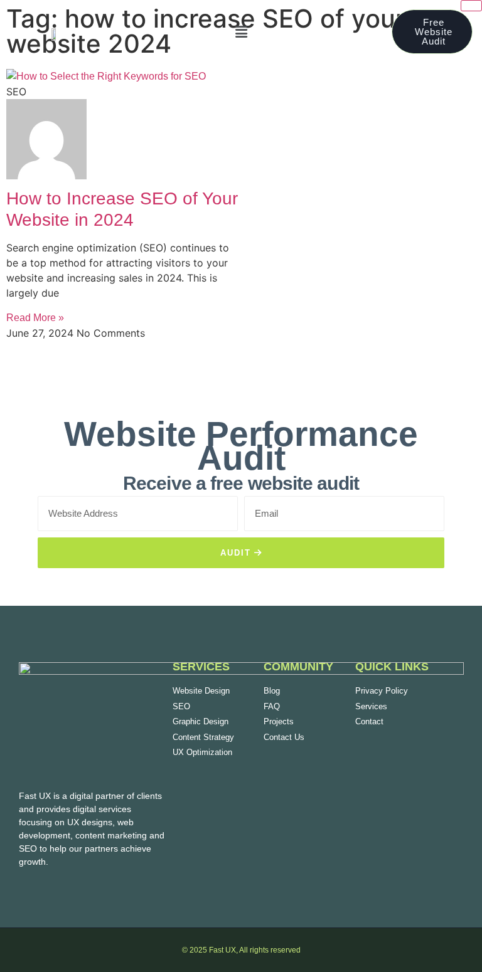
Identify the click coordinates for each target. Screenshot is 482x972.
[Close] (471, 5)
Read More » (35, 317)
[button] (241, 31)
